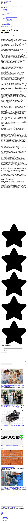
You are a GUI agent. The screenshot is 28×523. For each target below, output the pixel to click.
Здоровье (5, 15)
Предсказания (6, 24)
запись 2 (2, 513)
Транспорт (8, 21)
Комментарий (4, 352)
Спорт (7, 10)
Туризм (7, 23)
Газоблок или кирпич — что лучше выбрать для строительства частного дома (12, 466)
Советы (5, 18)
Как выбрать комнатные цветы (8, 507)
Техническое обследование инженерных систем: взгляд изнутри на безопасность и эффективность (13, 488)
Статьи (7, 13)
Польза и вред (9, 19)
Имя (2, 347)
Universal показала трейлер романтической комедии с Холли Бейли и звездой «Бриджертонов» (13, 406)
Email (2, 350)
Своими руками (9, 20)
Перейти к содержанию (6, 1)
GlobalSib (3, 3)
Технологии (9, 12)
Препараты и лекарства (11, 17)
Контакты (5, 518)
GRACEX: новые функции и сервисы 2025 (11, 445)
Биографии (5, 14)
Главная (5, 517)
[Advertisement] (14, 207)
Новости (5, 9)
